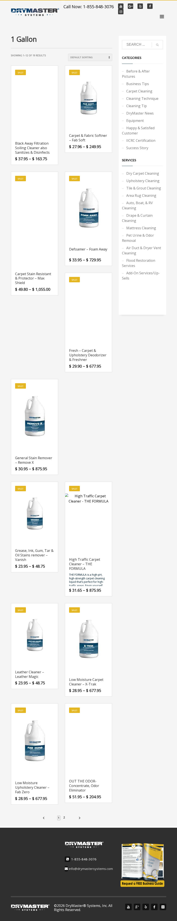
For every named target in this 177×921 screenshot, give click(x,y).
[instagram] (163, 907)
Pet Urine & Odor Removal (138, 238)
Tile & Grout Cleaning (143, 188)
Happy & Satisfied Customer (138, 131)
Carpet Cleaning (139, 91)
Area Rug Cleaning (141, 195)
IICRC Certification (140, 140)
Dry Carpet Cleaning (142, 173)
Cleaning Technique (142, 98)
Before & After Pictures (136, 74)
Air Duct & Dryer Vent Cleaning (141, 250)
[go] (157, 44)
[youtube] (128, 907)
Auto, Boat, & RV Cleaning (137, 205)
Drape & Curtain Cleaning (137, 218)
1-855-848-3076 (83, 859)
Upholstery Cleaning (143, 180)
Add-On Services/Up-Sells (141, 276)
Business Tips (137, 83)
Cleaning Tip (136, 105)
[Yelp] (145, 907)
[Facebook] (154, 907)
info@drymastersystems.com (91, 869)
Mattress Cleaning (141, 228)
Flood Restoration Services (138, 263)
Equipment (135, 120)
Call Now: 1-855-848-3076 (88, 7)
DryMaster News (140, 113)
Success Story (137, 147)
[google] (137, 907)
